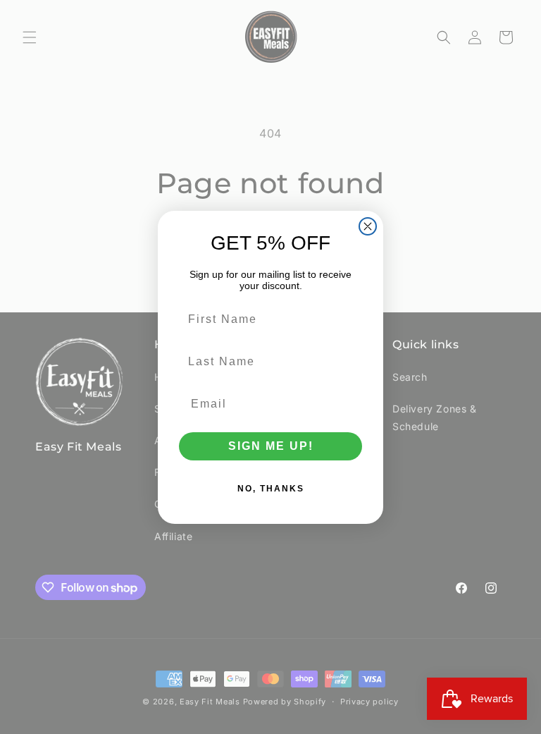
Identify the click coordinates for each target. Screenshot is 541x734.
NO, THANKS (270, 489)
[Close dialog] (367, 226)
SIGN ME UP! (270, 446)
